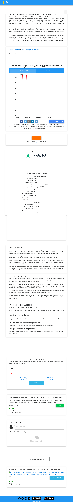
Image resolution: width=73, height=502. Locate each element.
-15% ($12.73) (23, 379)
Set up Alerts (36, 382)
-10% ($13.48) (49, 378)
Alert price (15, 372)
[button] (26, 459)
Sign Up (36, 138)
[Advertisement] (36, 229)
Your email (16, 369)
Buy (60, 405)
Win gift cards (36, 142)
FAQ (18, 333)
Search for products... (12, 12)
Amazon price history (30, 50)
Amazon (11, 477)
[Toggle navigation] (69, 2)
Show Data (55, 121)
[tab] (23, 71)
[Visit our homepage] (10, 2)
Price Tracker (14, 50)
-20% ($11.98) (49, 379)
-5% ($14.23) (23, 378)
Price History (57, 477)
